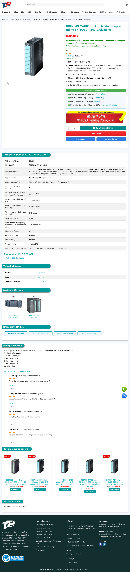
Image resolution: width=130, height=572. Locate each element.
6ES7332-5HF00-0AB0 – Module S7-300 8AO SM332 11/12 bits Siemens (40, 482)
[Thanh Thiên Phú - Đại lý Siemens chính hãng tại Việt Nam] (12, 4)
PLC (22, 12)
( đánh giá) (70, 56)
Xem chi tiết (15, 489)
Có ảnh (27, 371)
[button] (7, 84)
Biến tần (38, 12)
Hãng (16, 12)
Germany (41, 273)
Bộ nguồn (75, 12)
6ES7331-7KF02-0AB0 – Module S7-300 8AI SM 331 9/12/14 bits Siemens (114, 482)
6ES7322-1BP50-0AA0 (89, 333)
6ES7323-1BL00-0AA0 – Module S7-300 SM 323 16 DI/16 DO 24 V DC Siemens (15, 482)
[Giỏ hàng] (127, 4)
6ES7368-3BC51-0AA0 (65, 333)
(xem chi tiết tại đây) (110, 105)
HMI (29, 12)
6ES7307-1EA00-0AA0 (16, 333)
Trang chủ (6, 12)
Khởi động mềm (51, 12)
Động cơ (64, 12)
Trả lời (11, 386)
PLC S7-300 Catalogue (15, 258)
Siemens (18, 20)
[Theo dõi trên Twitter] (104, 544)
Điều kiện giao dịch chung (44, 525)
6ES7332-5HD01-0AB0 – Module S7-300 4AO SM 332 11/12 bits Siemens (65, 482)
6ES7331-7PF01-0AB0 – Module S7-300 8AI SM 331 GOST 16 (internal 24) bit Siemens (89, 483)
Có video (20, 371)
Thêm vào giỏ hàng (103, 128)
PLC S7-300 (37, 20)
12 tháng (41, 281)
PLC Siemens (27, 20)
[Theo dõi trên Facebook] (100, 544)
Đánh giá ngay (9, 369)
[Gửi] (102, 4)
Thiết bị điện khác (89, 12)
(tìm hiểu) (97, 101)
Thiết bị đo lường (106, 12)
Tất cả (6, 371)
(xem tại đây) (99, 98)
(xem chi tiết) (101, 94)
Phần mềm (121, 12)
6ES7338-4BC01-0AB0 (40, 333)
